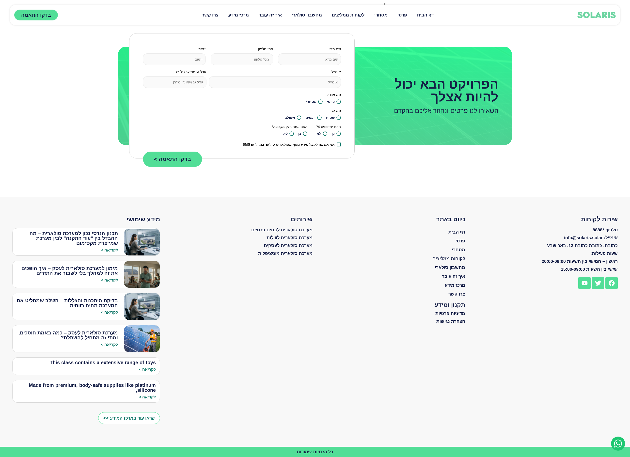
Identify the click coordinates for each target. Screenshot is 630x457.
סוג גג (336, 111)
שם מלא (335, 49)
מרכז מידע (238, 15)
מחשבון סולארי (307, 15)
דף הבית (425, 15)
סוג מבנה (334, 95)
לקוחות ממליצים (348, 15)
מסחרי (381, 15)
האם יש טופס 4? (328, 127)
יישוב (202, 49)
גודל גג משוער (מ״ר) (191, 72)
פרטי (402, 15)
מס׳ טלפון (265, 49)
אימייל (336, 72)
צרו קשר (210, 15)
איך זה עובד (270, 15)
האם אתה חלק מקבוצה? (289, 127)
